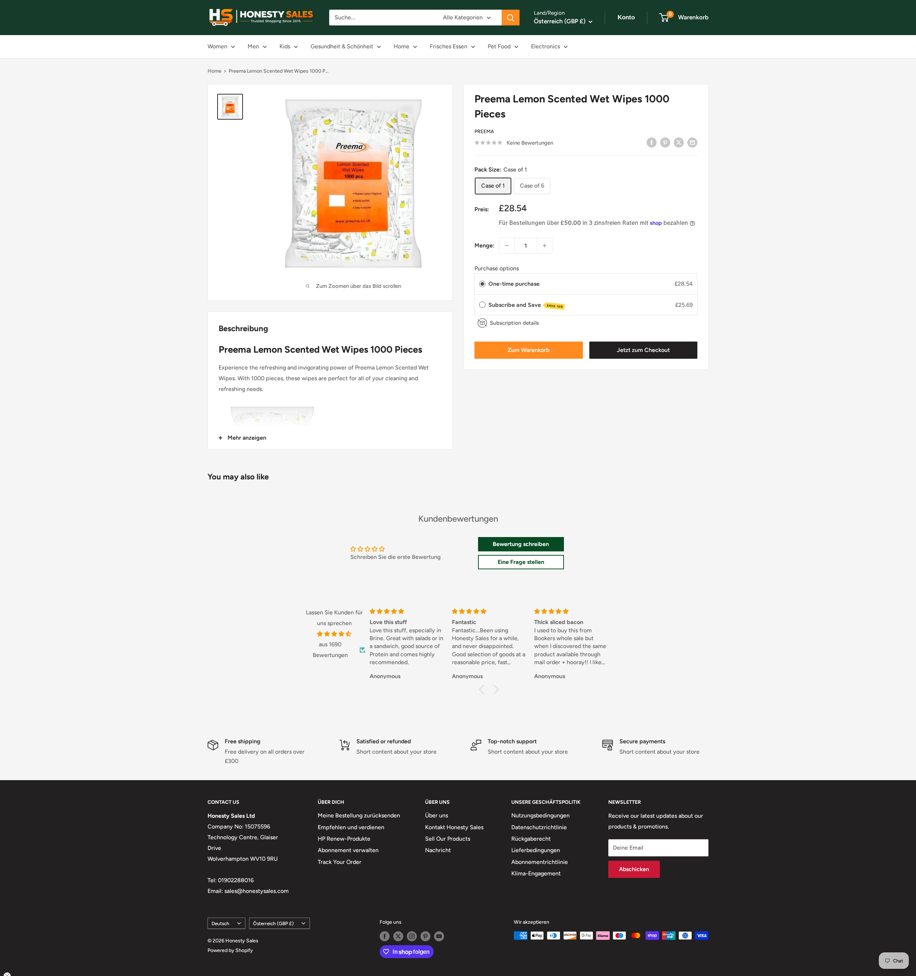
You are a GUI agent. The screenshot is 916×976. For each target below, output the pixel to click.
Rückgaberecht (531, 838)
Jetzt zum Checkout (643, 350)
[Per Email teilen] (692, 142)
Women (217, 46)
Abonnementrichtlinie (539, 862)
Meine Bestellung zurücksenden (359, 815)
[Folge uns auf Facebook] (385, 936)
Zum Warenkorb (528, 350)
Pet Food (499, 46)
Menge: (484, 245)
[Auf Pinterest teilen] (665, 142)
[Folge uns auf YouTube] (439, 936)
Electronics (545, 46)
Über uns (436, 815)
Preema (484, 132)
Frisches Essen (448, 46)
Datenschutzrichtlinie (539, 827)
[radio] (482, 284)
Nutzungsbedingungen (540, 815)
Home (401, 46)
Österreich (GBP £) (273, 923)
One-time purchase (514, 283)
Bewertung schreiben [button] (521, 544)
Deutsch (220, 923)
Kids (284, 46)
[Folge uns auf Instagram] (412, 936)
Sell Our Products (447, 838)
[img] (334, 634)
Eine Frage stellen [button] (521, 562)
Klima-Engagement (536, 873)
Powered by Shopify (230, 950)
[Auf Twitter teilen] (679, 142)
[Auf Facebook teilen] (652, 142)
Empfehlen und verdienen (351, 827)
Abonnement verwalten (348, 850)
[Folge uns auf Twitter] (398, 936)
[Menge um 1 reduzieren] (506, 245)
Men (253, 46)
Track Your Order (339, 862)
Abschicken (634, 869)
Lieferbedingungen (535, 850)
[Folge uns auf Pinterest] (425, 936)
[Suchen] (511, 17)
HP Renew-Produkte (344, 838)
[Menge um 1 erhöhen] (544, 245)
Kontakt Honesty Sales (454, 827)
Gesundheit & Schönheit (342, 46)
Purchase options (496, 268)
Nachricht (438, 850)
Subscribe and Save (525, 305)
